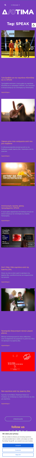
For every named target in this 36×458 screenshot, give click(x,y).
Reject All (18, 454)
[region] (18, 444)
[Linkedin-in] (23, 431)
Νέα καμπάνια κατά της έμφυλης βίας (15, 391)
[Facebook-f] (9, 431)
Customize (18, 450)
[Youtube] (20, 431)
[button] (34, 25)
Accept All (18, 445)
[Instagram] (13, 431)
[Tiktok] (26, 431)
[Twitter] (16, 431)
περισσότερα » (5, 92)
